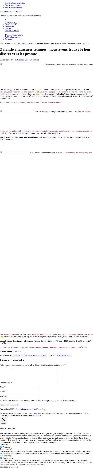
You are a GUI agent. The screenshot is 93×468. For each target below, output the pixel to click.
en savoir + (37, 415)
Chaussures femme (64, 355)
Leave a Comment (32, 60)
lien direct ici (44, 137)
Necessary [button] (4, 444)
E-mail (3, 391)
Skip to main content (13, 5)
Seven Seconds (33, 355)
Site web (3, 396)
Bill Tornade (15, 355)
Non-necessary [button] (5, 456)
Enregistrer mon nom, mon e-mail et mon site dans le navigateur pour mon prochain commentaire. (40, 400)
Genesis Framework (23, 409)
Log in (44, 409)
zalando (43, 355)
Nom (2, 387)
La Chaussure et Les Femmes (11, 11)
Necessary (7, 447)
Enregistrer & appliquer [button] (9, 467)
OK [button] (30, 415)
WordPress (37, 409)
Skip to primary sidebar (14, 7)
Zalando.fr (18, 351)
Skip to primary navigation (15, 3)
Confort (24, 355)
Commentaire (6, 383)
